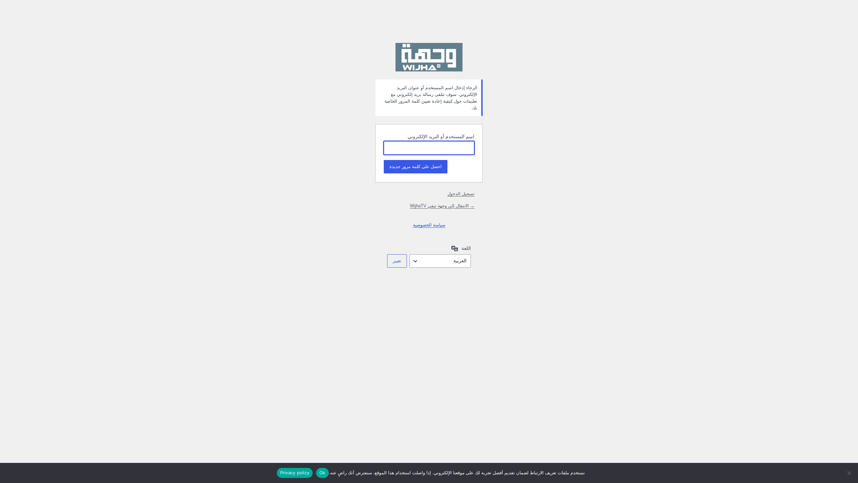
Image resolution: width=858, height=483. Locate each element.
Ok (322, 472)
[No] (849, 473)
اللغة (466, 248)
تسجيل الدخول (461, 193)
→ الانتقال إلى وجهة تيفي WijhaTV (442, 205)
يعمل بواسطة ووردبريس (429, 57)
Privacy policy (295, 472)
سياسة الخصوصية (429, 224)
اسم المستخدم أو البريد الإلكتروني (441, 136)
